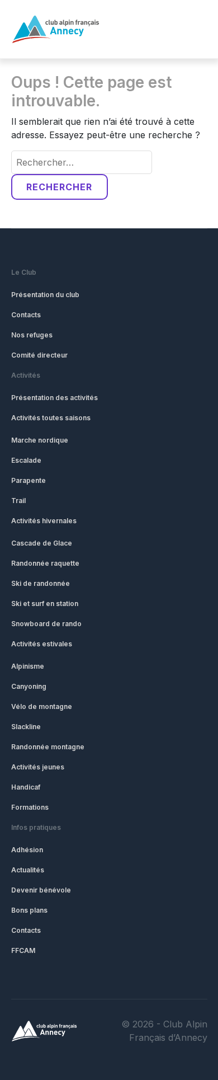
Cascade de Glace (41, 543)
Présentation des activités (54, 397)
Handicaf (25, 787)
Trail (18, 500)
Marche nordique (39, 440)
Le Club (23, 272)
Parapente (28, 480)
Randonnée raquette (45, 563)
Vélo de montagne (41, 706)
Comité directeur (39, 355)
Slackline (26, 726)
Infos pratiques (36, 827)
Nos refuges (32, 335)
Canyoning (28, 686)
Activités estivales (41, 644)
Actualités (27, 870)
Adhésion (27, 850)
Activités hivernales (44, 520)
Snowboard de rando (46, 623)
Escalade (26, 460)
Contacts (26, 315)
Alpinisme (27, 666)
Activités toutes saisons (51, 418)
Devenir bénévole (41, 890)
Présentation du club (45, 294)
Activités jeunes (37, 767)
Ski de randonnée (40, 583)
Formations (30, 807)
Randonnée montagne (47, 747)
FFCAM (23, 950)
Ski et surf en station (44, 603)
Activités (25, 375)
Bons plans (29, 910)
